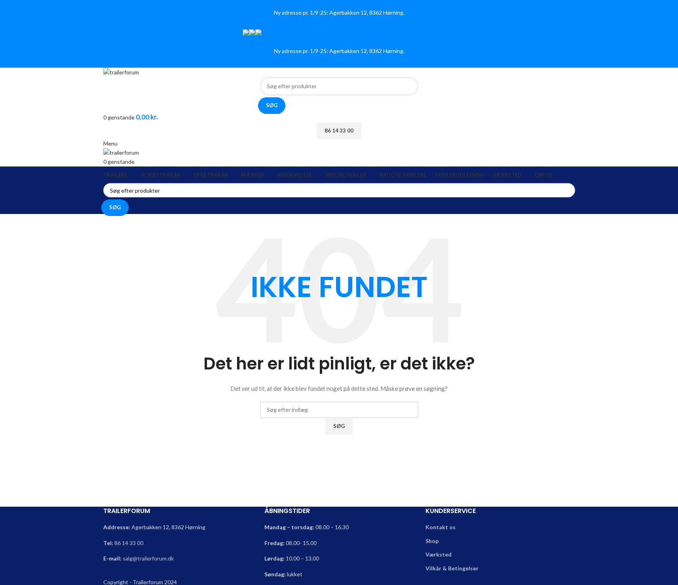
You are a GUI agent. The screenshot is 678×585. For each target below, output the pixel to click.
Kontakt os (440, 527)
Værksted (438, 554)
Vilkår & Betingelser (452, 568)
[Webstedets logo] (121, 71)
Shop (432, 541)
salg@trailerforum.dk (148, 558)
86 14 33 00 (128, 543)
